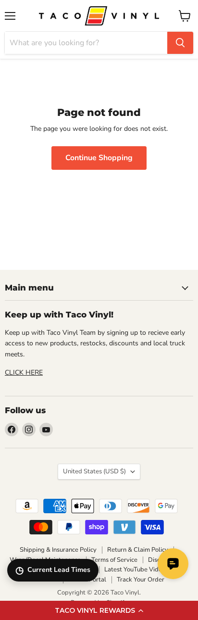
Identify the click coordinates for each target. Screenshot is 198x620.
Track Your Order (140, 579)
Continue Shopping (99, 157)
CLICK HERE (24, 372)
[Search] (180, 43)
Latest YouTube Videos (136, 569)
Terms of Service (114, 560)
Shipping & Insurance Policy (58, 549)
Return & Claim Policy (137, 549)
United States (94, 471)
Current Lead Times (52, 570)
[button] (99, 610)
